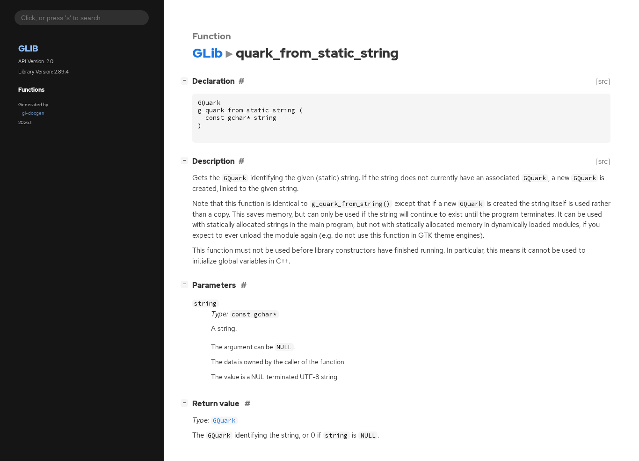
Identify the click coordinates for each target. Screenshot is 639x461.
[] (186, 80)
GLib (28, 48)
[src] (602, 81)
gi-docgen (33, 113)
